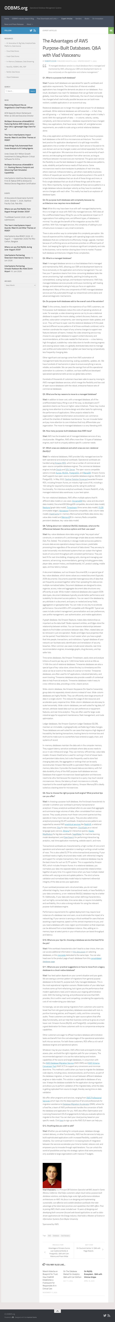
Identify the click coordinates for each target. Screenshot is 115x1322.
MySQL (65, 473)
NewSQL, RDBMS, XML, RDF (16, 67)
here (61, 1120)
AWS (49, 1235)
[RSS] (34, 30)
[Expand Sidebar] (111, 30)
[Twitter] (31, 30)
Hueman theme (32, 1317)
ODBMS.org (16, 8)
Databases (56, 1235)
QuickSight (83, 827)
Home (6, 19)
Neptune (46, 507)
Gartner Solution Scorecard (76, 479)
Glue (59, 827)
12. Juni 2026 (18, 258)
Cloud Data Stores (13, 51)
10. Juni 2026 (18, 268)
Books (87, 19)
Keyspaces (63, 510)
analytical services (73, 824)
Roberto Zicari (50, 61)
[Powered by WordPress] (13, 1317)
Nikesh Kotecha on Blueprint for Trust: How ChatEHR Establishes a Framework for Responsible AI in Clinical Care (50, 1280)
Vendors (78, 19)
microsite (62, 955)
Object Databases (13, 77)
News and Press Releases (14, 24)
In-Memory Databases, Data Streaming (20, 62)
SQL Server (70, 469)
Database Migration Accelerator (76, 1104)
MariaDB (87, 473)
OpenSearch (69, 837)
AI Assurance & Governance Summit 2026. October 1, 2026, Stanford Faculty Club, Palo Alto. (18, 200)
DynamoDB (77, 501)
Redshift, (88, 824)
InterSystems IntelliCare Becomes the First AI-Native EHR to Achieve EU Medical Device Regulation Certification (20, 181)
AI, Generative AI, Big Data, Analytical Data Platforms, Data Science (19, 44)
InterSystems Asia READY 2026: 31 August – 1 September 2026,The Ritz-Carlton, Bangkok (20, 239)
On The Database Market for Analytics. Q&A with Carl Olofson (72, 1274)
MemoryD (66, 517)
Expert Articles (66, 19)
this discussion (79, 952)
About (29, 24)
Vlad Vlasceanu (65, 1235)
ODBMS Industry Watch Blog (23, 19)
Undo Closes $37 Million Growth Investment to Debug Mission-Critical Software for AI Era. (19, 156)
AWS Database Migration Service (60, 1063)
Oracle (59, 469)
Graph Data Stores (13, 56)
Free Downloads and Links (47, 19)
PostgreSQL (74, 473)
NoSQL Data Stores (13, 72)
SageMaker (77, 834)
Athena (66, 831)
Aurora (58, 473)
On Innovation (97, 19)
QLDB (100, 507)
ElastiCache (54, 514)
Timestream (72, 507)
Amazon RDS (60, 463)
